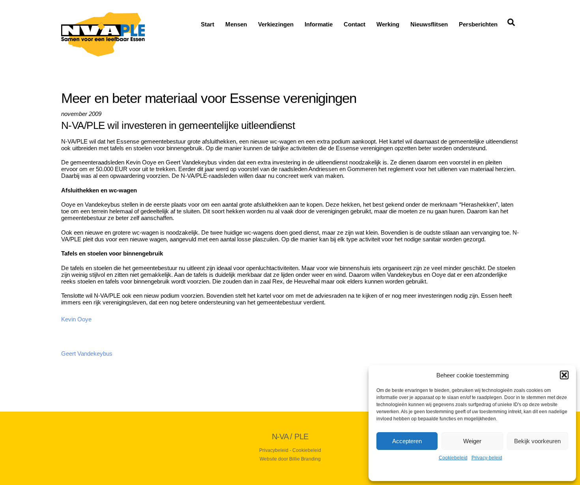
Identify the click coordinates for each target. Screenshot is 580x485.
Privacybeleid (273, 450)
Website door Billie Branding (290, 459)
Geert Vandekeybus (86, 353)
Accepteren (407, 441)
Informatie (319, 24)
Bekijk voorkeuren (537, 441)
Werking (387, 24)
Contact (354, 24)
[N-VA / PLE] (103, 52)
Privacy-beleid (486, 458)
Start (207, 24)
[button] (564, 375)
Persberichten (478, 24)
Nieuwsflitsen (429, 24)
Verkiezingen (276, 24)
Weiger (472, 441)
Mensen (236, 24)
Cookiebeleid (453, 458)
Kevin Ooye (76, 319)
